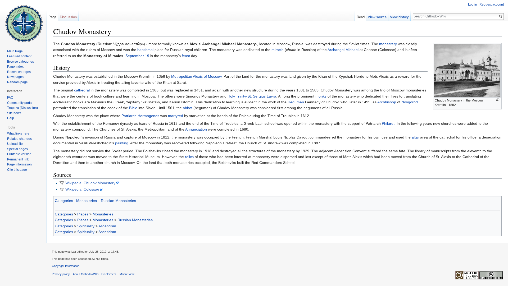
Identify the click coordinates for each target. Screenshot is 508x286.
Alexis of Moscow (207, 76)
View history (399, 17)
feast (186, 56)
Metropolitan (181, 76)
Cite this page (17, 170)
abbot (187, 108)
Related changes (19, 139)
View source (377, 17)
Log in (472, 4)
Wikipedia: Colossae (82, 189)
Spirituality (85, 226)
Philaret (388, 123)
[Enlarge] (498, 99)
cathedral (82, 90)
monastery (388, 44)
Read (361, 17)
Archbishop (386, 102)
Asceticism (107, 226)
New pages (15, 77)
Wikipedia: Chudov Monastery (90, 183)
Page (52, 17)
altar (415, 137)
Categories (64, 201)
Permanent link (18, 159)
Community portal (20, 103)
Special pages (17, 149)
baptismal (145, 50)
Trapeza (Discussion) (22, 108)
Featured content (19, 56)
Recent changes (19, 72)
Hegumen (296, 102)
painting (121, 143)
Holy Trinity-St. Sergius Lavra (252, 96)
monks (320, 96)
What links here (18, 133)
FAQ (10, 97)
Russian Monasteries (118, 201)
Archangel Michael (343, 50)
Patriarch (129, 116)
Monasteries (86, 201)
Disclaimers (108, 274)
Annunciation (196, 129)
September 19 (137, 56)
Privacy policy (61, 274)
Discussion (68, 17)
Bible (133, 108)
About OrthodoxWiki (85, 274)
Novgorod (409, 102)
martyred (175, 116)
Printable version (19, 154)
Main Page (15, 51)
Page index (15, 66)
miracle (277, 50)
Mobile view (127, 274)
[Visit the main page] (23, 21)
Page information (19, 164)
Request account (491, 4)
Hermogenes (148, 116)
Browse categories (20, 61)
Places (82, 214)
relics (189, 157)
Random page (17, 82)
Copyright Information (65, 265)
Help (10, 118)
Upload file (15, 144)
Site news (14, 113)
